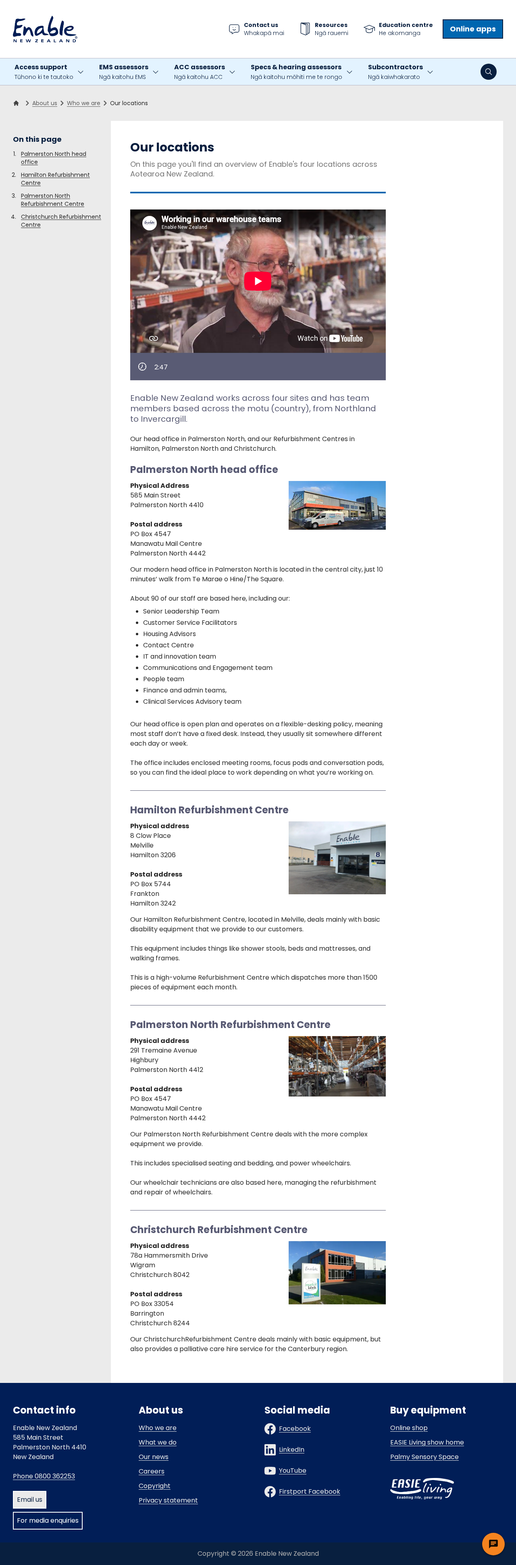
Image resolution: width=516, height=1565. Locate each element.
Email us (29, 1499)
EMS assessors (123, 71)
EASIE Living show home (427, 1442)
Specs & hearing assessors (296, 71)
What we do (158, 1442)
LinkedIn (291, 1449)
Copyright (155, 1485)
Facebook (295, 1428)
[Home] (18, 103)
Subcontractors (395, 71)
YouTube (292, 1470)
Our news (154, 1456)
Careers (151, 1471)
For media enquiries (48, 1520)
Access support (44, 71)
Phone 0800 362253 (44, 1476)
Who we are (83, 103)
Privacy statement (168, 1500)
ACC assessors (199, 71)
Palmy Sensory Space (424, 1456)
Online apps (473, 29)
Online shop (409, 1427)
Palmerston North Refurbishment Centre (52, 200)
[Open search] (489, 72)
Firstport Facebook (309, 1491)
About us (44, 103)
